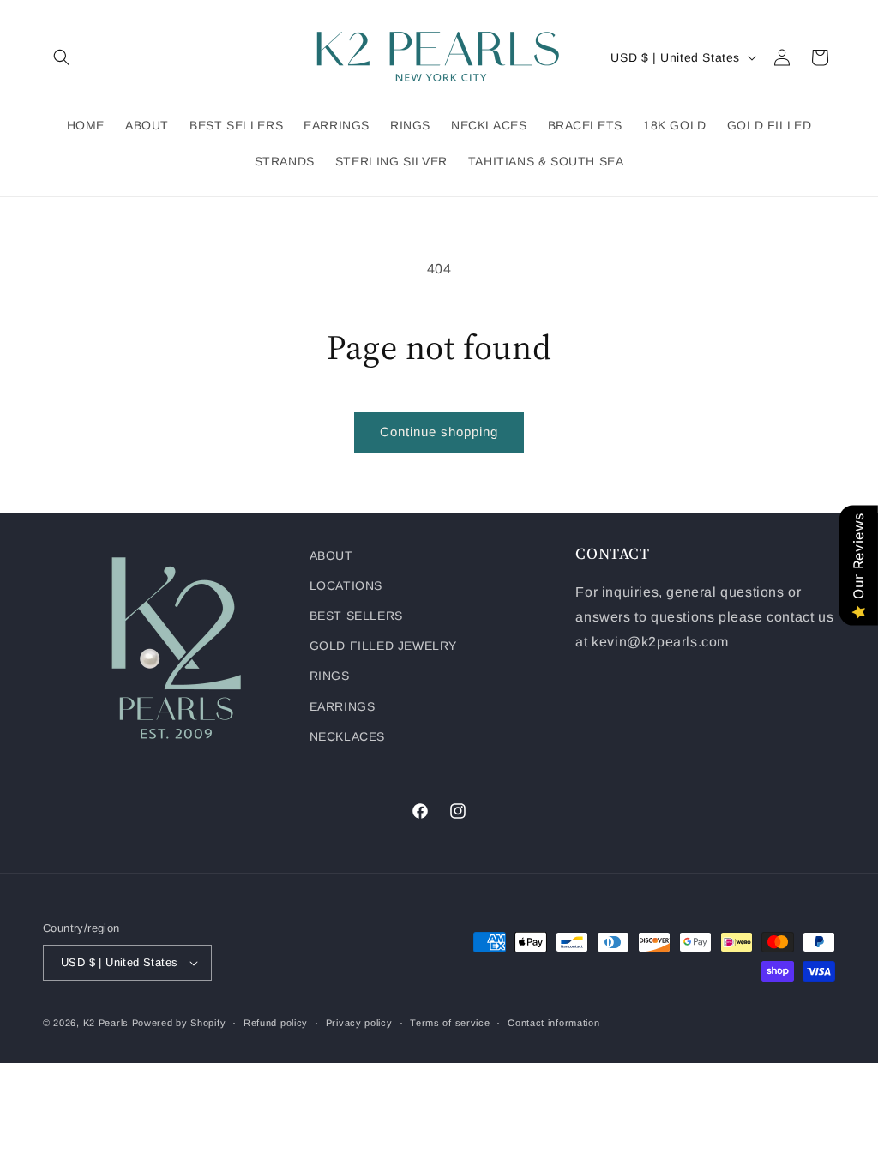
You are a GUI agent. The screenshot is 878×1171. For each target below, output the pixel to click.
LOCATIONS (346, 585)
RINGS (330, 675)
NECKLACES (347, 736)
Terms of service (450, 1023)
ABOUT (331, 555)
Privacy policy (359, 1023)
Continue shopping (439, 431)
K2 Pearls (106, 1023)
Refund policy (276, 1023)
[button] (62, 57)
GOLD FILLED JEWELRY (383, 645)
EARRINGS (343, 706)
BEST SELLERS (356, 615)
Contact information (553, 1023)
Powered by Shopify (179, 1023)
